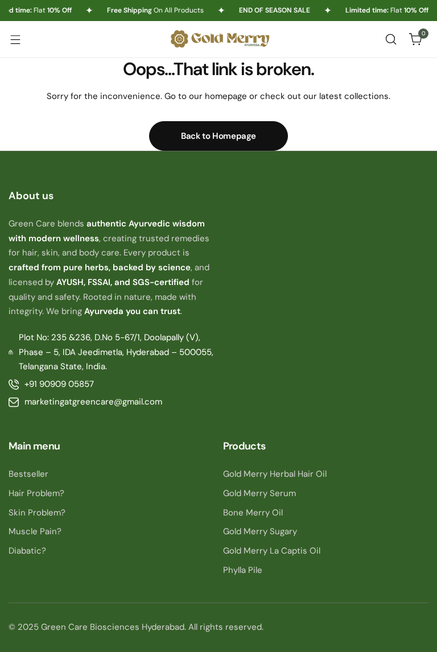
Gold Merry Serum (259, 493)
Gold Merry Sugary (260, 531)
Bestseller (28, 474)
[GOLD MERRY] (218, 39)
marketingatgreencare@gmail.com (93, 401)
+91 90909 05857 (59, 384)
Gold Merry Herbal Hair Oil (275, 474)
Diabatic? (27, 550)
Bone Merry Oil (253, 512)
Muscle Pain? (35, 531)
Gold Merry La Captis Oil (271, 550)
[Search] (390, 39)
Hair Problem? (36, 493)
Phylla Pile (242, 570)
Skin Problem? (37, 512)
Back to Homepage (218, 136)
